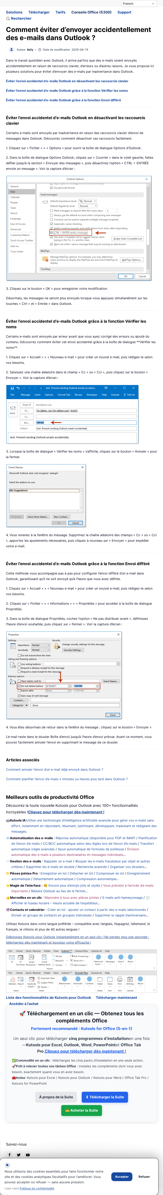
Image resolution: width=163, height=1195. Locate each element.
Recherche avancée (92, 867)
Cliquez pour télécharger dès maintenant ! (66, 812)
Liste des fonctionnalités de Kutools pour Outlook (48, 987)
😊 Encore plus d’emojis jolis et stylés (72, 885)
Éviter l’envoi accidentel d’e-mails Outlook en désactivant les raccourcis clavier (67, 81)
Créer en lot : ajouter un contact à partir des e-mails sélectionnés (97, 910)
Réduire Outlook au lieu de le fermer (58, 891)
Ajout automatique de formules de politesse (91, 849)
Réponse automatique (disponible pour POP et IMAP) (95, 838)
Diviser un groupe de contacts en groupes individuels (51, 915)
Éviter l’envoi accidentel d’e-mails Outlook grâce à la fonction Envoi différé (63, 100)
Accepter (122, 1177)
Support (124, 12)
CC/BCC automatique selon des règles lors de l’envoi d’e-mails (90, 844)
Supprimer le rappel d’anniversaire (120, 915)
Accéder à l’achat (23, 993)
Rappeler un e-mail (58, 861)
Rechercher (21, 18)
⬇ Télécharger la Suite (105, 1086)
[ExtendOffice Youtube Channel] (27, 1143)
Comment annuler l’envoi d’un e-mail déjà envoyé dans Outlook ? (54, 769)
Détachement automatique (53, 879)
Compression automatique (96, 879)
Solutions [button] (14, 12)
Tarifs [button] (60, 12)
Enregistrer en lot (54, 873)
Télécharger (38, 12)
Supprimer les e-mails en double (50, 867)
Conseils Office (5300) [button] (91, 12)
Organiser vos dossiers (127, 867)
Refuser (144, 1177)
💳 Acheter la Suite (81, 1100)
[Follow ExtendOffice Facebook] (9, 1143)
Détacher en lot (81, 873)
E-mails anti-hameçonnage (122, 898)
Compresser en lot (110, 873)
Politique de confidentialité (37, 1188)
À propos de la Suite (56, 1086)
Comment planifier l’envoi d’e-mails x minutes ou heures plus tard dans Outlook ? (67, 779)
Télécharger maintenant (116, 987)
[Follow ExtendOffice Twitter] (18, 1143)
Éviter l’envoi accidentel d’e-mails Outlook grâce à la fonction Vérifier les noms (67, 91)
